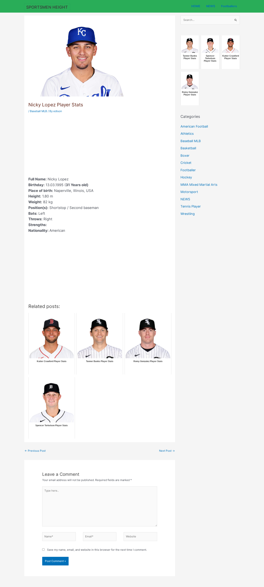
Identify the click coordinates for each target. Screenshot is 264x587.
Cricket (185, 163)
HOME (195, 6)
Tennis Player (190, 206)
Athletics (187, 133)
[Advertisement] (58, 144)
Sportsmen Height (47, 7)
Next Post (167, 450)
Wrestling (187, 214)
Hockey (186, 177)
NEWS (210, 6)
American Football (194, 126)
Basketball (188, 148)
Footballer (188, 170)
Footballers (229, 6)
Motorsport (189, 192)
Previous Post (35, 450)
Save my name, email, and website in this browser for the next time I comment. (97, 549)
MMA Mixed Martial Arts (198, 185)
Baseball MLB (38, 111)
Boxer (184, 155)
